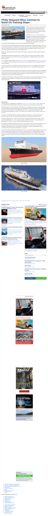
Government (28, 15)
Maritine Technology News (10, 497)
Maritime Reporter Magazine (10, 504)
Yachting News (7, 500)
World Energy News (8, 498)
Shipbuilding (7, 15)
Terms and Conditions (9, 488)
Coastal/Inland (21, 15)
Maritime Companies (8, 513)
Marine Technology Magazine (10, 507)
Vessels (20, 200)
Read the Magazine (24, 391)
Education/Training (14, 200)
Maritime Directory (8, 512)
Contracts (8, 200)
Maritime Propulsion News (9, 502)
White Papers (7, 509)
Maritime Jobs (7, 499)
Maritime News (7, 487)
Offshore (14, 15)
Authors (6, 492)
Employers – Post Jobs (41, 278)
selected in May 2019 (36, 34)
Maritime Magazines (8, 508)
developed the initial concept (23, 60)
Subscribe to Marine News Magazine (11, 485)
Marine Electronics (8, 501)
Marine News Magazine (9, 505)
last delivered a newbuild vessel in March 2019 (30, 103)
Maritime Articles (8, 491)
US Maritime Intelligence (9, 511)
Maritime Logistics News (9, 496)
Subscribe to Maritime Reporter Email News (13, 486)
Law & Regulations (24, 16)
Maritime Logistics (8, 506)
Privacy (6, 489)
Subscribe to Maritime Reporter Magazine (12, 484)
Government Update (26, 200)
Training (41, 15)
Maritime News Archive (9, 490)
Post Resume (30, 278)
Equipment (35, 15)
